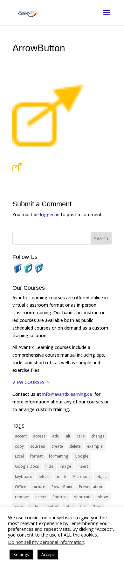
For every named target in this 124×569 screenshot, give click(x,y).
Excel (19, 456)
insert (83, 466)
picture (38, 486)
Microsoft (81, 476)
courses (37, 446)
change (98, 436)
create (57, 446)
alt (68, 436)
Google (81, 456)
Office (20, 486)
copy (19, 446)
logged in (49, 214)
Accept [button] (47, 554)
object (102, 476)
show (103, 497)
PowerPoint (62, 486)
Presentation (90, 486)
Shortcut (60, 497)
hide (49, 466)
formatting (58, 456)
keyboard (23, 476)
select (40, 497)
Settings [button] (21, 554)
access (39, 436)
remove (22, 497)
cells (81, 436)
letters (45, 476)
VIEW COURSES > (31, 382)
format (36, 456)
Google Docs (27, 466)
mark (61, 476)
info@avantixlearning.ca (67, 394)
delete (75, 446)
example (95, 446)
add (55, 436)
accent (21, 436)
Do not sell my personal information (46, 542)
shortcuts (83, 497)
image (65, 466)
